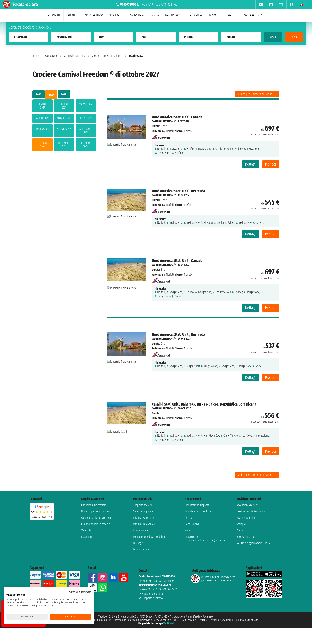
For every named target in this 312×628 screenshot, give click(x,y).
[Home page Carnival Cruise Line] (161, 136)
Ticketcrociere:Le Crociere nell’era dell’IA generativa (205, 538)
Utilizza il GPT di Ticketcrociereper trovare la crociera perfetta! (218, 578)
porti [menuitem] (230, 15)
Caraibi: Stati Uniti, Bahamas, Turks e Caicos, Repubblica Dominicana (204, 404)
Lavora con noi (141, 549)
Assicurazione (140, 530)
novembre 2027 (64, 144)
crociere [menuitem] (114, 15)
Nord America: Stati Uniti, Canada (177, 117)
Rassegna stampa (246, 536)
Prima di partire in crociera (95, 511)
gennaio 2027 (42, 105)
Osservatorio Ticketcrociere (251, 511)
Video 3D (86, 530)
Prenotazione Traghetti (197, 505)
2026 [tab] (38, 94)
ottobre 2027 (42, 144)
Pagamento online (246, 517)
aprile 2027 (42, 118)
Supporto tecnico (142, 505)
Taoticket (168, 623)
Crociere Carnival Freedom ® (107, 55)
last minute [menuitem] (53, 15)
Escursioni (86, 536)
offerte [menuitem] (70, 15)
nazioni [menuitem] (212, 15)
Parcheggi (138, 543)
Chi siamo (190, 517)
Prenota (271, 164)
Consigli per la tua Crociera (96, 517)
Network (189, 530)
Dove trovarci (192, 524)
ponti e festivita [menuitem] (252, 15)
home (35, 55)
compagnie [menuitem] (135, 15)
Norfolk (170, 131)
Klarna (240, 530)
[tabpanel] (64, 125)
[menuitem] (260, 4)
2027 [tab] (51, 94)
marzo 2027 (85, 104)
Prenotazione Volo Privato (199, 511)
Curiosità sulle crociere (93, 505)
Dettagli (250, 164)
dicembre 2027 (85, 144)
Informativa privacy (143, 517)
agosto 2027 (64, 129)
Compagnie (51, 55)
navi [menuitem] (153, 15)
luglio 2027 (42, 129)
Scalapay (241, 524)
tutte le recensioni (42, 516)
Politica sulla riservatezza (79, 592)
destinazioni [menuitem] (172, 15)
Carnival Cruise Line (74, 55)
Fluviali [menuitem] (194, 15)
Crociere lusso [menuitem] (94, 15)
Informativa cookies (144, 524)
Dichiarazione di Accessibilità (149, 536)
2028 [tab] (63, 94)
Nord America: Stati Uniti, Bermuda (178, 191)
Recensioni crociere (247, 505)
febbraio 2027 (64, 105)
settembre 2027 (85, 130)
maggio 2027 (64, 118)
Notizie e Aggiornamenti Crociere (255, 543)
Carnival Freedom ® (164, 121)
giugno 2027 (86, 118)
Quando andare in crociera (95, 524)
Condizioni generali (143, 511)
